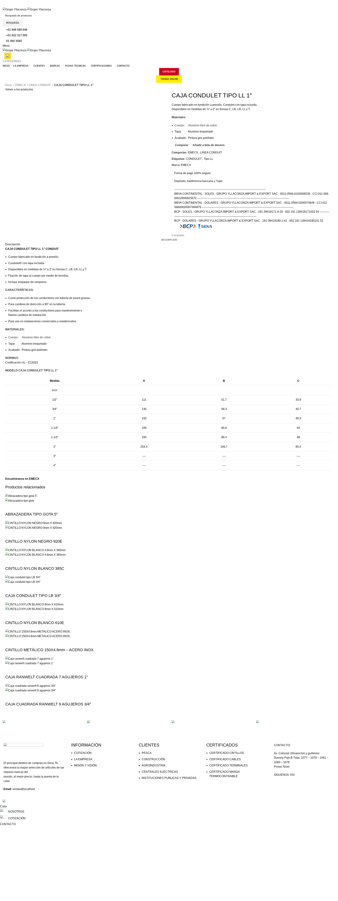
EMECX (20, 85)
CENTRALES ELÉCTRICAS (160, 771)
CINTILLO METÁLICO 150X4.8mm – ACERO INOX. (50, 650)
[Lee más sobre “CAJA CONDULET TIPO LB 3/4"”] (9, 588)
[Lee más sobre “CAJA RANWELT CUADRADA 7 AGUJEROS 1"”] (9, 670)
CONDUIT (52, 248)
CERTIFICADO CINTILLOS (226, 752)
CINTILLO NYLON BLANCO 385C (34, 568)
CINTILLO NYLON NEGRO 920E (33, 541)
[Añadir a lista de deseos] (38, 507)
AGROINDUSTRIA (153, 765)
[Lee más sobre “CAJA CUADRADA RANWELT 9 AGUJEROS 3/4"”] (9, 697)
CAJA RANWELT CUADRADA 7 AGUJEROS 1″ (46, 677)
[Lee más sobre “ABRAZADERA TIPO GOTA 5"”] (9, 507)
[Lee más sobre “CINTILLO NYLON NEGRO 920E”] (9, 534)
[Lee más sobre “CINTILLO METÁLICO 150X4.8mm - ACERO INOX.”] (9, 642)
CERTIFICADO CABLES (225, 759)
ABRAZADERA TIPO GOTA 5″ (31, 514)
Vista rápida (19, 507)
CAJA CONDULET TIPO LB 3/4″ (33, 595)
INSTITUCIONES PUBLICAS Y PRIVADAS (169, 777)
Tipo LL (208, 158)
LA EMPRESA (83, 759)
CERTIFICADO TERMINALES (228, 765)
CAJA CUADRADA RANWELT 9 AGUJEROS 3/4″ (48, 704)
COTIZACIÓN (83, 752)
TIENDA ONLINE (169, 79)
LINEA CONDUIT (40, 85)
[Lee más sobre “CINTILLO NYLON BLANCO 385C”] (9, 561)
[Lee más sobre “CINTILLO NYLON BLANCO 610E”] (9, 615)
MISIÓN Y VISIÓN (85, 765)
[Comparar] (28, 507)
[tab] (169, 240)
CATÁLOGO (169, 71)
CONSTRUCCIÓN (153, 759)
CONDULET (194, 158)
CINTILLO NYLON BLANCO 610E (34, 623)
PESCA (147, 752)
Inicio (9, 85)
